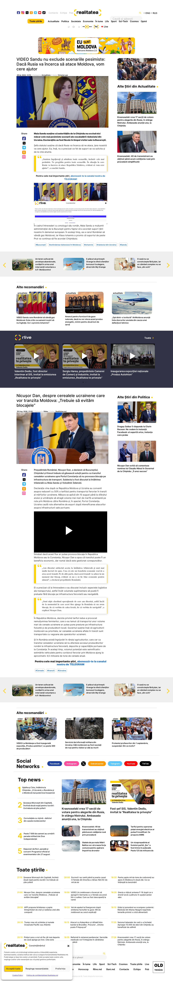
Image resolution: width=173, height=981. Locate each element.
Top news (29, 780)
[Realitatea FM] (87, 26)
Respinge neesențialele (37, 968)
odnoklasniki (31, 13)
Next (171, 262)
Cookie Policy (17, 975)
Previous (2, 262)
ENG (148, 13)
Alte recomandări (30, 287)
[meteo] (79, 26)
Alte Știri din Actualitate (136, 86)
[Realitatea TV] (96, 26)
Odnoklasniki (24, 153)
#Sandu (123, 244)
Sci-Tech (123, 21)
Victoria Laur (63, 75)
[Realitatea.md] (158, 967)
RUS (155, 13)
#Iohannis (88, 244)
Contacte (53, 12)
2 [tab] (85, 382)
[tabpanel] (36, 362)
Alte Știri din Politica (133, 397)
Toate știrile (35, 21)
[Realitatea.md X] (27, 12)
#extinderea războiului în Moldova (65, 244)
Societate (76, 21)
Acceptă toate (13, 968)
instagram (22, 13)
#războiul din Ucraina (106, 244)
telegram (35, 13)
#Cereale (40, 670)
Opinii (144, 21)
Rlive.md (97, 969)
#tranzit (50, 670)
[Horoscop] (68, 26)
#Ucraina (62, 670)
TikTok (145, 763)
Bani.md (110, 969)
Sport (114, 21)
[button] (68, 945)
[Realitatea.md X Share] (24, 143)
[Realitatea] (93, 12)
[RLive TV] (23, 338)
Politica (65, 21)
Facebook (24, 139)
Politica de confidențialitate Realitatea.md (42, 975)
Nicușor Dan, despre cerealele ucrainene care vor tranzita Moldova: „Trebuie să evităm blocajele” (60, 400)
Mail (24, 157)
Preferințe (60, 968)
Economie (88, 21)
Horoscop (83, 969)
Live (106, 26)
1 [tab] (83, 382)
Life (107, 21)
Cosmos (134, 21)
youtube (39, 13)
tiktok (44, 13)
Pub (71, 12)
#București (41, 244)
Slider (46, 411)
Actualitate (53, 21)
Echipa (63, 12)
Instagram (71, 763)
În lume (99, 21)
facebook (18, 13)
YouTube (131, 763)
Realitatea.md (61, 411)
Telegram (24, 148)
